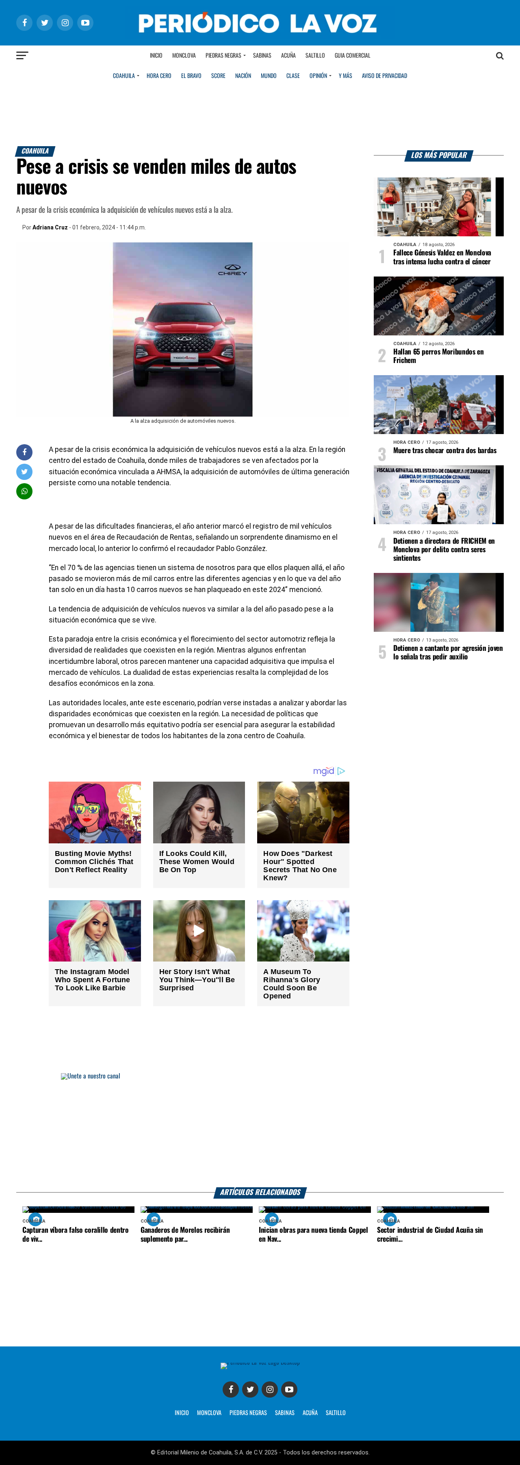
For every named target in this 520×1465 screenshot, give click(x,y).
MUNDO (269, 76)
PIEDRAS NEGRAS (248, 1413)
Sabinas (262, 55)
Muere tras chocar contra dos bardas (444, 451)
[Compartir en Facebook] (24, 452)
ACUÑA (310, 1413)
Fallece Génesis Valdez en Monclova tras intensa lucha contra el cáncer (442, 257)
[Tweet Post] (24, 471)
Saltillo (315, 55)
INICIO (182, 1413)
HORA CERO (159, 76)
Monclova (184, 55)
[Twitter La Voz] (250, 1389)
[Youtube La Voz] (289, 1389)
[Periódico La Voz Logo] (260, 37)
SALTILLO (336, 1413)
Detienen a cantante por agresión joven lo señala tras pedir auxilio (448, 652)
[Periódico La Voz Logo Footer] (260, 1362)
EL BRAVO (191, 76)
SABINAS (285, 1413)
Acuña (288, 55)
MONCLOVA (209, 1413)
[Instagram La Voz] (270, 1389)
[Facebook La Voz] (231, 1389)
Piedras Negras (223, 55)
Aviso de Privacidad (384, 76)
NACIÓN (243, 76)
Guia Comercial (352, 55)
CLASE (293, 76)
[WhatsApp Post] (25, 491)
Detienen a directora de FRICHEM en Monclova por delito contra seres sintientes (444, 549)
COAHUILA (124, 76)
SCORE (218, 76)
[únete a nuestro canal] (260, 1130)
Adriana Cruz (50, 227)
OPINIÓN (318, 76)
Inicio (156, 55)
